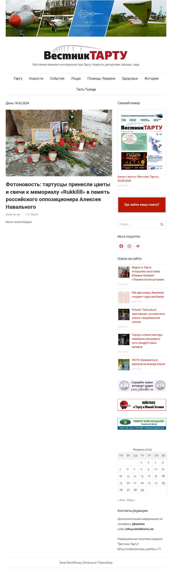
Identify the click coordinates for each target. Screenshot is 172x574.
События (57, 78)
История (152, 78)
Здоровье (130, 78)
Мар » (131, 500)
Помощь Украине (101, 78)
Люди (76, 78)
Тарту (17, 78)
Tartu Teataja (86, 89)
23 (149, 483)
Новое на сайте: (130, 259)
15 (142, 476)
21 (135, 483)
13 (128, 476)
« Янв (121, 500)
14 (135, 476)
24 (156, 483)
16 (149, 476)
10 (156, 469)
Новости (36, 78)
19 (120, 483)
